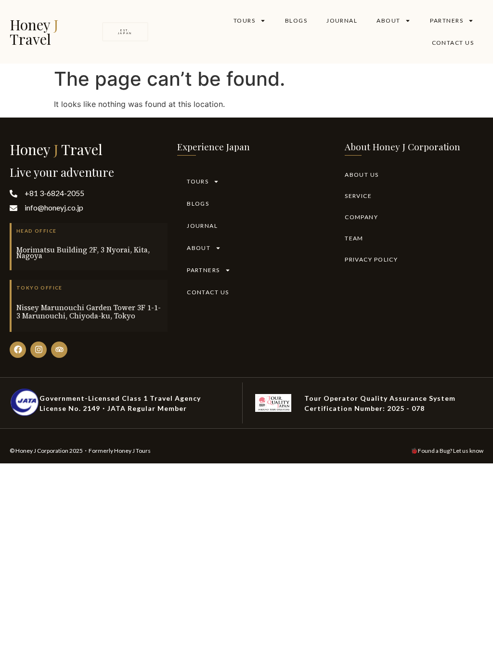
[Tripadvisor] (59, 350)
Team (354, 238)
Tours (244, 20)
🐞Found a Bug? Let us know (447, 450)
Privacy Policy (371, 259)
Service (358, 195)
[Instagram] (38, 350)
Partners (446, 20)
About (388, 20)
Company (361, 217)
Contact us (453, 42)
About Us (362, 174)
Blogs (296, 20)
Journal (341, 20)
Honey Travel (34, 32)
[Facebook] (18, 350)
